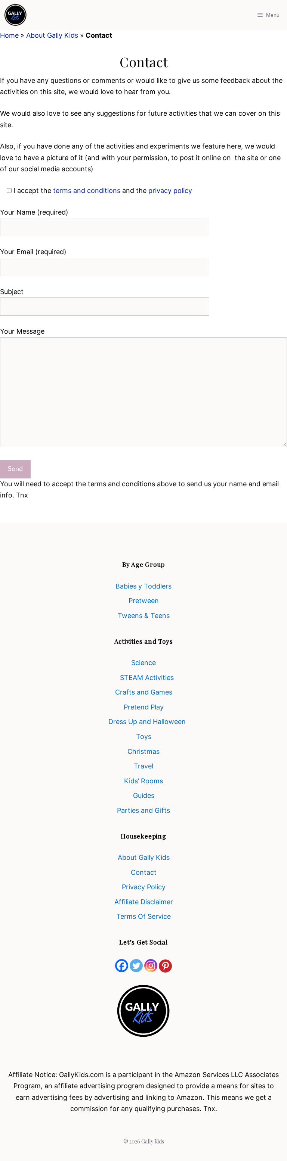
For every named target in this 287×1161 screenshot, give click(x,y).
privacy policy (170, 190)
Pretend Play (144, 707)
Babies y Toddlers (143, 586)
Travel (143, 766)
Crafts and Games (143, 692)
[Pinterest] (165, 966)
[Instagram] (150, 965)
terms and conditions (87, 190)
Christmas (143, 751)
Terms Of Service (143, 916)
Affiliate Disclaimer (143, 902)
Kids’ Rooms (143, 781)
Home (9, 35)
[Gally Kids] (15, 15)
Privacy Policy (144, 887)
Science (143, 663)
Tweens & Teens (144, 615)
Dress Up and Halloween (147, 721)
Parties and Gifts (143, 810)
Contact (144, 872)
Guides (143, 795)
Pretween (144, 601)
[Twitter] (136, 965)
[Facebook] (121, 965)
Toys (143, 736)
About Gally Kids (52, 35)
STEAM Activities (147, 677)
